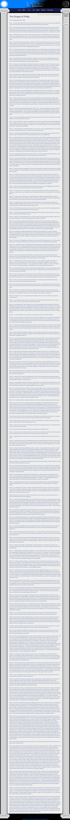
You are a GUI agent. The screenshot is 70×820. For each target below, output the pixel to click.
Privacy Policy (66, 24)
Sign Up (66, 18)
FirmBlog (3, 13)
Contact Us (66, 21)
